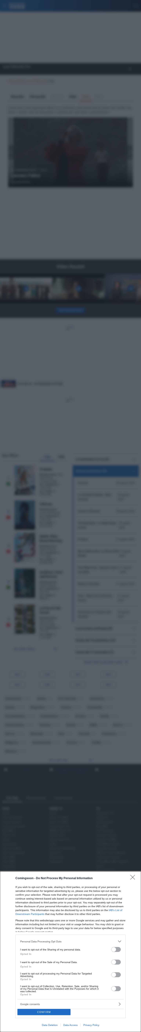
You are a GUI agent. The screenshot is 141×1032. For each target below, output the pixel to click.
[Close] (133, 878)
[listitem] (70, 941)
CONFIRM (44, 1012)
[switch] (116, 949)
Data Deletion (50, 1025)
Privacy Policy (91, 1025)
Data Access (70, 1025)
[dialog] (70, 951)
